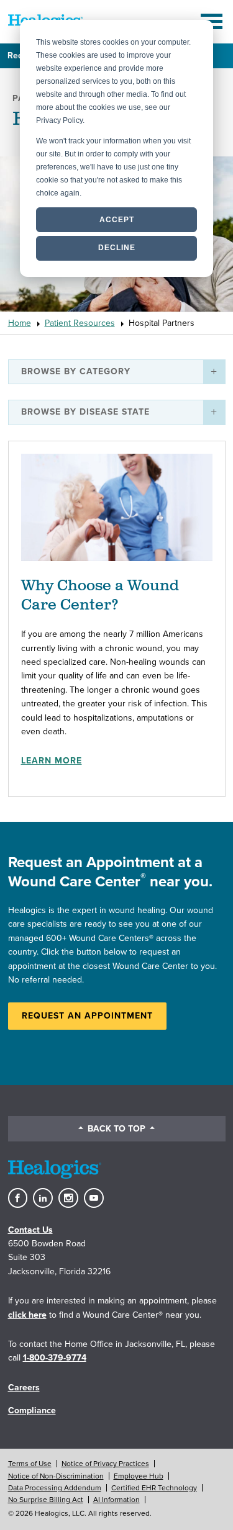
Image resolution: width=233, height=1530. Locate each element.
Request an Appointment (87, 1015)
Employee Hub (138, 1476)
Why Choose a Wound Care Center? (100, 595)
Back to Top (116, 1128)
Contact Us (30, 1230)
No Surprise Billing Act (45, 1499)
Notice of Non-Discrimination (56, 1476)
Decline (116, 247)
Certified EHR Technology (154, 1487)
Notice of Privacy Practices (105, 1463)
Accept (116, 219)
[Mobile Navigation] (213, 21)
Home (19, 323)
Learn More (51, 760)
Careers (24, 1387)
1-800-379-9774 (54, 1357)
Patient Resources (80, 323)
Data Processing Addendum (54, 1487)
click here (27, 1315)
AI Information (116, 1499)
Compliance (32, 1410)
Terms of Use (30, 1463)
